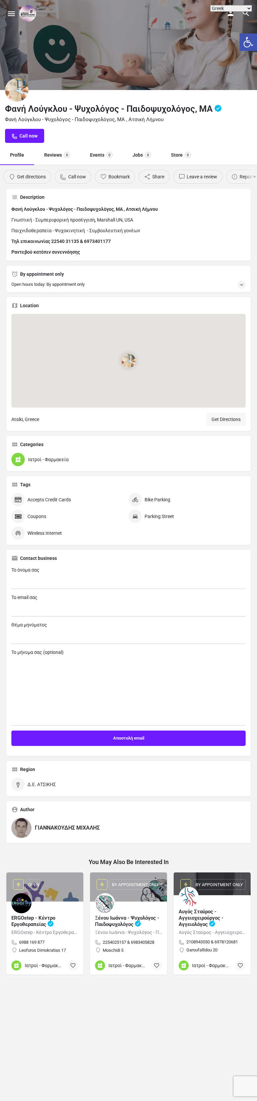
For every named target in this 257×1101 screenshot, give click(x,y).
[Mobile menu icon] (11, 13)
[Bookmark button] (73, 965)
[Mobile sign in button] (230, 13)
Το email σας (24, 597)
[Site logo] (28, 13)
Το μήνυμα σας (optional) (37, 652)
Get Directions (226, 419)
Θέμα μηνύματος (29, 624)
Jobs (141, 155)
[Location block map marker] (128, 361)
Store (180, 155)
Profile (17, 155)
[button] (248, 42)
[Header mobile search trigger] (246, 13)
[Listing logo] (16, 90)
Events (100, 155)
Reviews (56, 155)
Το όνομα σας (25, 570)
